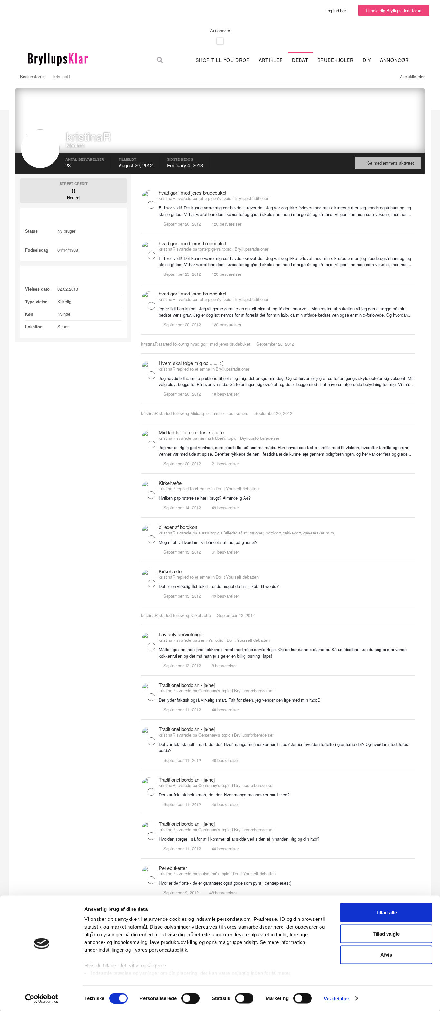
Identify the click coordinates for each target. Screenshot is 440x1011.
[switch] (190, 998)
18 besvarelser (224, 394)
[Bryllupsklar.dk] (58, 58)
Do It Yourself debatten (237, 489)
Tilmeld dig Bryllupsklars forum (394, 10)
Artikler (271, 60)
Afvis (386, 955)
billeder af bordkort (178, 527)
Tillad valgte (386, 933)
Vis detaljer (336, 998)
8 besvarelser (223, 665)
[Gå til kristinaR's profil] (149, 197)
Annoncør (394, 60)
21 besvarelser (224, 463)
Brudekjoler (335, 60)
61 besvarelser (224, 552)
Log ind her (337, 10)
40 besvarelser (224, 710)
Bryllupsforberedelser (259, 438)
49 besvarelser (224, 508)
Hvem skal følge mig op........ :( (191, 363)
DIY (367, 60)
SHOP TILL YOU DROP (223, 60)
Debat (300, 60)
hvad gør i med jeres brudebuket (192, 192)
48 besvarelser (222, 893)
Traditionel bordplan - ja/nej (187, 684)
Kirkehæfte (170, 482)
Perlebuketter (173, 867)
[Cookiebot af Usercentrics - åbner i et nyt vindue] (42, 998)
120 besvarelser (225, 224)
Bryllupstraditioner (251, 198)
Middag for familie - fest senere (219, 413)
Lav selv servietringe (180, 634)
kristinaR (149, 344)
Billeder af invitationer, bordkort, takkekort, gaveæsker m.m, (279, 533)
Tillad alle (386, 912)
